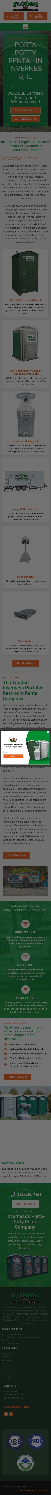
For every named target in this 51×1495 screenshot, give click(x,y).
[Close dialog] (48, 732)
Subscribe (13, 756)
